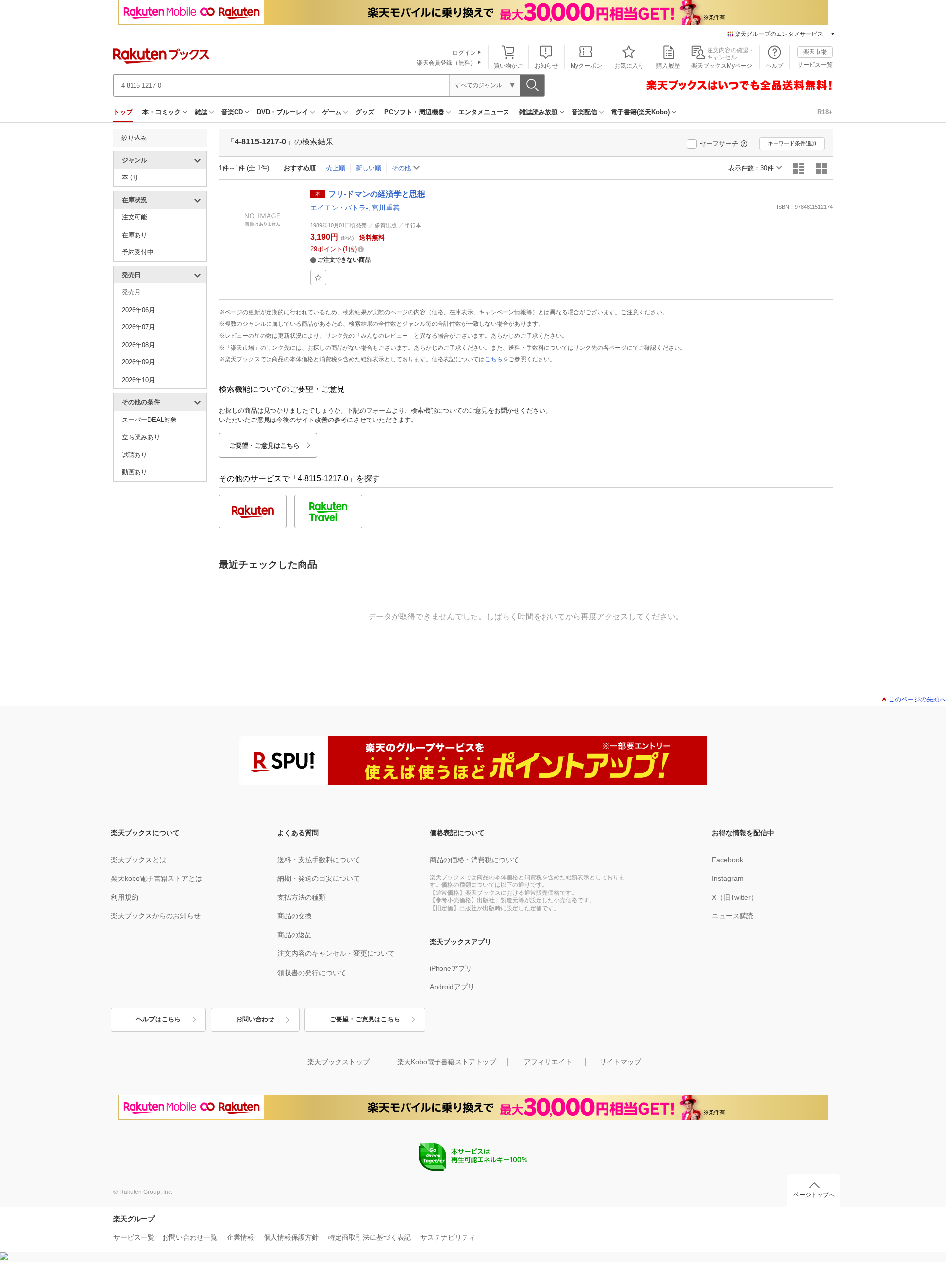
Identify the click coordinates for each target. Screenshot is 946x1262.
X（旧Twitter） (735, 897)
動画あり (134, 472)
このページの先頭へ (917, 699)
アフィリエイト (548, 1062)
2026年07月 (138, 327)
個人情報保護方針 (291, 1237)
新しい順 (368, 168)
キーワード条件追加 (792, 143)
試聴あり (134, 454)
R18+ (825, 112)
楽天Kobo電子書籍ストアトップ (446, 1062)
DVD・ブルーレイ (282, 112)
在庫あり (134, 235)
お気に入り (629, 65)
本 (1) (129, 177)
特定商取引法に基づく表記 (369, 1237)
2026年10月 (138, 380)
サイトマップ (620, 1062)
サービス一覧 (815, 64)
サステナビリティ (447, 1237)
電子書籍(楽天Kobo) (640, 112)
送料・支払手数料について (318, 860)
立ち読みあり (141, 437)
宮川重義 (386, 207)
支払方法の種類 (301, 897)
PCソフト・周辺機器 (414, 112)
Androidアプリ (452, 987)
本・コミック (161, 112)
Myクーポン (586, 65)
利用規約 (124, 897)
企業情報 (240, 1237)
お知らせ (546, 65)
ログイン (464, 52)
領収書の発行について (311, 973)
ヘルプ (774, 65)
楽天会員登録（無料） (446, 63)
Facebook (727, 860)
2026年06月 (138, 310)
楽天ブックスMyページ (721, 65)
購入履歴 (668, 65)
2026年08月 (138, 345)
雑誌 (201, 112)
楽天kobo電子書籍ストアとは (156, 878)
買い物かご (508, 65)
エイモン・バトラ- (339, 207)
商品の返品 (294, 935)
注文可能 (134, 217)
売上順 (335, 168)
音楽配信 (584, 112)
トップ (123, 112)
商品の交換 (294, 916)
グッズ (364, 112)
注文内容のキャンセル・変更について (336, 953)
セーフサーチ (719, 143)
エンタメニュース (483, 112)
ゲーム (331, 112)
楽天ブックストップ (338, 1062)
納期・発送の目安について (318, 878)
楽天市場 (815, 51)
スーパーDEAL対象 (149, 419)
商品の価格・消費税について (474, 860)
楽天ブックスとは (138, 860)
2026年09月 (138, 362)
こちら (494, 359)
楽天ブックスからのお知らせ (156, 916)
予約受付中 (138, 252)
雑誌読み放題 (538, 112)
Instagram (727, 878)
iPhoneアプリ (451, 968)
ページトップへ (814, 1195)
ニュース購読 (732, 916)
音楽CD (232, 112)
